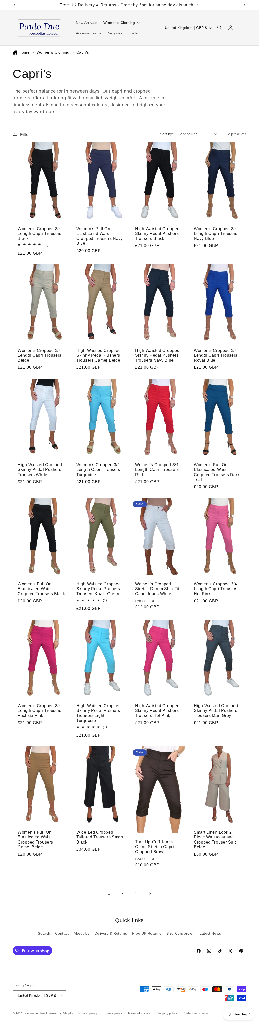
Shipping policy (167, 1013)
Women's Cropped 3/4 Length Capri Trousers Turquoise (98, 470)
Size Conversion (180, 933)
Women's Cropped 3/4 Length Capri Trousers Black (39, 234)
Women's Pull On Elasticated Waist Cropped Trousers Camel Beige (35, 839)
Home (24, 52)
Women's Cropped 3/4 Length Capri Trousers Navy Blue (216, 234)
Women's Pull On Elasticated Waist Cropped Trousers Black (41, 589)
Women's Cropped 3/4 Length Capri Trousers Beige (39, 355)
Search (44, 933)
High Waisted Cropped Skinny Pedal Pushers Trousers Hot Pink (157, 711)
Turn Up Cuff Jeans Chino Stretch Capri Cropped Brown (154, 847)
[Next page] (150, 893)
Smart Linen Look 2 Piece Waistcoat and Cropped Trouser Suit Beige (215, 839)
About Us (82, 933)
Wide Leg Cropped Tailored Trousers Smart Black (99, 837)
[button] (121, 22)
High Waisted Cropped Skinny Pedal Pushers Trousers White (40, 470)
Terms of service (139, 1013)
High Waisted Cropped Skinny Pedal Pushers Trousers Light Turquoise (98, 713)
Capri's (82, 52)
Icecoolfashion (35, 1013)
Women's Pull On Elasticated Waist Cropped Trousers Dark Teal (217, 472)
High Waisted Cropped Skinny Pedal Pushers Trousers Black (157, 234)
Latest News (210, 933)
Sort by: (166, 134)
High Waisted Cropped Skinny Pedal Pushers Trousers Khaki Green (98, 589)
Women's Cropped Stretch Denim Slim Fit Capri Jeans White (157, 589)
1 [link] (109, 893)
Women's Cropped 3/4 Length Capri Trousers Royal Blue (216, 355)
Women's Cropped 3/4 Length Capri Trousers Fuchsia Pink (39, 711)
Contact (62, 933)
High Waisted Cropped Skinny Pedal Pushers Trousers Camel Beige (98, 355)
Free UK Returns (146, 933)
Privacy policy (112, 1013)
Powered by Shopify (59, 1013)
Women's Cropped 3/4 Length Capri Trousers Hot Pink (216, 589)
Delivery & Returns (111, 933)
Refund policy (87, 1013)
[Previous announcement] (14, 5)
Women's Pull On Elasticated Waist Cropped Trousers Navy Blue (99, 236)
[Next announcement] (244, 5)
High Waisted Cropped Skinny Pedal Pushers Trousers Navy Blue (157, 355)
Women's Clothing (53, 52)
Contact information (196, 1013)
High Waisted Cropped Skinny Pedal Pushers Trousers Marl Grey (216, 711)
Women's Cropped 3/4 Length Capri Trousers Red (157, 470)
